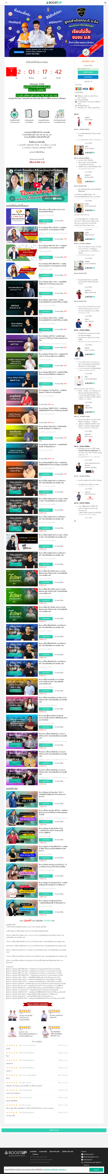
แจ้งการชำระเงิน (54, 1152)
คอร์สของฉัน (43, 1152)
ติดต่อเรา (35, 1154)
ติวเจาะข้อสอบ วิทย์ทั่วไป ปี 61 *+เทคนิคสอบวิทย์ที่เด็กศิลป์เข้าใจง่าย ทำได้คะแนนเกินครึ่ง (53, 409)
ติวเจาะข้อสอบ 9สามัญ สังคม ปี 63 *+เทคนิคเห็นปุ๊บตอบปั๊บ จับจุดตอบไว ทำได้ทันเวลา (53, 883)
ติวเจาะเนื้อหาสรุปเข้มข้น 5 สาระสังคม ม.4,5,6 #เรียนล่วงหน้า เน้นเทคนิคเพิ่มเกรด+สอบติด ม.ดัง (51, 681)
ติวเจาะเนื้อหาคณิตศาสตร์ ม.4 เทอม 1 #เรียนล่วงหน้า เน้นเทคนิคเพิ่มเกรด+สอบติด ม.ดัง (53, 500)
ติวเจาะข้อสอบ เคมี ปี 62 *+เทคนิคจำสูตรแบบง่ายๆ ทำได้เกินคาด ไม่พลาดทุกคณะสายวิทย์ (53, 338)
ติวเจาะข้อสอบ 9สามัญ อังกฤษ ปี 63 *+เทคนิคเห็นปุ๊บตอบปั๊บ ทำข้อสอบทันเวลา (52, 902)
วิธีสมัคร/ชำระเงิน (67, 1152)
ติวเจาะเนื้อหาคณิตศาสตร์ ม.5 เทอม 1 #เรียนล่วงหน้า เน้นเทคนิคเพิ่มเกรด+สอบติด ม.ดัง (53, 536)
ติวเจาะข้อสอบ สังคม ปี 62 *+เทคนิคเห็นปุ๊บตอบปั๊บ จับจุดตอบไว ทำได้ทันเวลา (52, 427)
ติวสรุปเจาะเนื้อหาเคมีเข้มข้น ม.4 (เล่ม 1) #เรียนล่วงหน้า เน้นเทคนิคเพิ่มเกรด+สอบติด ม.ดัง (53, 736)
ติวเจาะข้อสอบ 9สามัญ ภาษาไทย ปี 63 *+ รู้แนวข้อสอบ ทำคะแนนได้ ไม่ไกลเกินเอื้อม (53, 865)
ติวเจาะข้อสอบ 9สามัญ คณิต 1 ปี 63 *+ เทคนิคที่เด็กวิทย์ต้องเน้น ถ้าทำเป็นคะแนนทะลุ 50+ (52, 794)
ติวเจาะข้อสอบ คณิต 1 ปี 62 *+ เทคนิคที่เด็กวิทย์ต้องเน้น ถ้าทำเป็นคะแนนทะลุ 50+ (53, 283)
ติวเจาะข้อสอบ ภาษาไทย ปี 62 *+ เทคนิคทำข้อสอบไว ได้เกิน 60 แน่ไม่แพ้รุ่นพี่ (53, 391)
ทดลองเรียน (88, 77)
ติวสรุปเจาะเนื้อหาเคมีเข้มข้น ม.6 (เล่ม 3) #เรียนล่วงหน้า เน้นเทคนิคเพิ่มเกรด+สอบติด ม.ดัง (53, 772)
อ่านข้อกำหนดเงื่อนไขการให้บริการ (54, 1169)
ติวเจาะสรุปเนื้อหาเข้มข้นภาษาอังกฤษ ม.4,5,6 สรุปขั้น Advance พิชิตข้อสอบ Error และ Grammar (53, 717)
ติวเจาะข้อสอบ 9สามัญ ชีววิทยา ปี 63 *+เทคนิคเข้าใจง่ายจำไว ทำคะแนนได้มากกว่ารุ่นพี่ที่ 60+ (51, 830)
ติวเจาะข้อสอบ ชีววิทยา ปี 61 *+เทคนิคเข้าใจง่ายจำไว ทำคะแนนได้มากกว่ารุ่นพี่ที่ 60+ (53, 355)
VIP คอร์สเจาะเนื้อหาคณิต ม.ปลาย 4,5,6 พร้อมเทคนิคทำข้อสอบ (52, 210)
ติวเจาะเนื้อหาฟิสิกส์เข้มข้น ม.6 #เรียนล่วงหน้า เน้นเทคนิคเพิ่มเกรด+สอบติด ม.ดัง (52, 662)
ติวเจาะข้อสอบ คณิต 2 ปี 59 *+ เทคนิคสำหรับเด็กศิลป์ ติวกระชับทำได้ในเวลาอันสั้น (53, 319)
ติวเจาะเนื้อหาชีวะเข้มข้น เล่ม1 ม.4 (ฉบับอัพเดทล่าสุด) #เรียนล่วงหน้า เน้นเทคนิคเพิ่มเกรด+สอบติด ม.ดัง (53, 573)
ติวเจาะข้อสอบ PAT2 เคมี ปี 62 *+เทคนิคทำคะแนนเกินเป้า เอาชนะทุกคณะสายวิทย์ (53, 228)
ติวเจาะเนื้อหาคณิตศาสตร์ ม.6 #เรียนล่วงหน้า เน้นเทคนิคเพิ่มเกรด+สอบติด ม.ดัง (52, 554)
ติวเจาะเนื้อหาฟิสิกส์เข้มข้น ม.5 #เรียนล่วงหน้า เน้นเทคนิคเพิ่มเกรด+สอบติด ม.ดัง (52, 644)
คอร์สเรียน (33, 1152)
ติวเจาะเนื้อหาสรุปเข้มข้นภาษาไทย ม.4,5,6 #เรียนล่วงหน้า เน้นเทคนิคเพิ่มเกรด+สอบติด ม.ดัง (53, 699)
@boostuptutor (89, 1154)
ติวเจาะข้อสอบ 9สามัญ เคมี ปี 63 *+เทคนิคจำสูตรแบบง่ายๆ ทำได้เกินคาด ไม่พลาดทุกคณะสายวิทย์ (53, 812)
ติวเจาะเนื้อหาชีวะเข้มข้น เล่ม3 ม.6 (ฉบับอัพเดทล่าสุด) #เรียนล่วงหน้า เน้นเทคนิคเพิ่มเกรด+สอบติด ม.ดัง (53, 609)
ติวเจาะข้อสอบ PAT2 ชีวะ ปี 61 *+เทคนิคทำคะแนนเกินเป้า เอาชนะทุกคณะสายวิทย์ (53, 246)
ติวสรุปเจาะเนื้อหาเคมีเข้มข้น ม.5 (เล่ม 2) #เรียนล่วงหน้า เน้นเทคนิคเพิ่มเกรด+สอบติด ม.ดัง (53, 754)
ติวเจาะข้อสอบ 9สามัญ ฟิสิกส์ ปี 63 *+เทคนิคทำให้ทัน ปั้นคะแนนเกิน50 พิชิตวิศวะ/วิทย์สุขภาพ (53, 848)
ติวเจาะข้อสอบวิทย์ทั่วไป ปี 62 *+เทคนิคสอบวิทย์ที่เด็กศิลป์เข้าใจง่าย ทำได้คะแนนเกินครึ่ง (53, 463)
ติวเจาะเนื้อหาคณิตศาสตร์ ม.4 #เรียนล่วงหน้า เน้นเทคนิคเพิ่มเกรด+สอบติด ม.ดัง (52, 481)
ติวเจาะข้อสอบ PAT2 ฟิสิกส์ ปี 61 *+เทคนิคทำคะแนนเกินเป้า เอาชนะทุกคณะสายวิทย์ (52, 265)
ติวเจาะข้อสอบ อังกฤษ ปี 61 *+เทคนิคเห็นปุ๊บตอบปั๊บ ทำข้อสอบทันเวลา (53, 445)
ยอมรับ (96, 1170)
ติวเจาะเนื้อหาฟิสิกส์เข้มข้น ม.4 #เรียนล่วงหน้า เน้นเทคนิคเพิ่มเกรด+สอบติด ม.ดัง (52, 626)
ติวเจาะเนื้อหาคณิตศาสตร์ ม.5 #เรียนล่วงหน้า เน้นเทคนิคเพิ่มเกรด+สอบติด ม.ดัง (52, 518)
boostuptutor (88, 1160)
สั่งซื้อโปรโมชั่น (88, 72)
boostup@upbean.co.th (91, 1157)
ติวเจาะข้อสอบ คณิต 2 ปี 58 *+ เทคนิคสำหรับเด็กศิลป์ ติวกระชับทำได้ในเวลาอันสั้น (53, 301)
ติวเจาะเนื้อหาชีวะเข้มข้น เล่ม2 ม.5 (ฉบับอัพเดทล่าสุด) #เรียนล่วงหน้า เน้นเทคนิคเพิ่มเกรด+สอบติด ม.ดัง (53, 591)
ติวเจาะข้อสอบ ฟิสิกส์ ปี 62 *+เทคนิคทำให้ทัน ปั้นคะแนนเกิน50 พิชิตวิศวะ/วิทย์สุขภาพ (53, 373)
